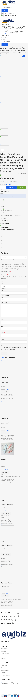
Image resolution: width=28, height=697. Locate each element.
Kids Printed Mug (18, 47)
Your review (4, 302)
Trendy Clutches (5, 656)
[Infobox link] (10, 613)
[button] (5, 595)
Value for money (5, 281)
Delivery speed (5, 295)
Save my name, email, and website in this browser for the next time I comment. (13, 348)
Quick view (7, 580)
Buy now (22, 187)
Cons (2, 326)
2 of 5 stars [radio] (10, 277)
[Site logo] (8, 2)
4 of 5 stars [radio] (22, 277)
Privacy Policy (4, 665)
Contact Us (3, 672)
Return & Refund (5, 667)
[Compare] (3, 580)
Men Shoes (3, 651)
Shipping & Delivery (5, 670)
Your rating (4, 274)
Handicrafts (3, 658)
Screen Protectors (5, 653)
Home (1, 47)
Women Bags (4, 648)
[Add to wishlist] (10, 580)
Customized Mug (9, 47)
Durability (3, 288)
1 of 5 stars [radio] (4, 277)
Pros (2, 319)
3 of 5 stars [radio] (16, 277)
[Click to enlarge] (2, 150)
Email (3, 339)
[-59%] (7, 571)
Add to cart (11, 187)
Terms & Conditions (5, 675)
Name (3, 332)
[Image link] (14, 634)
